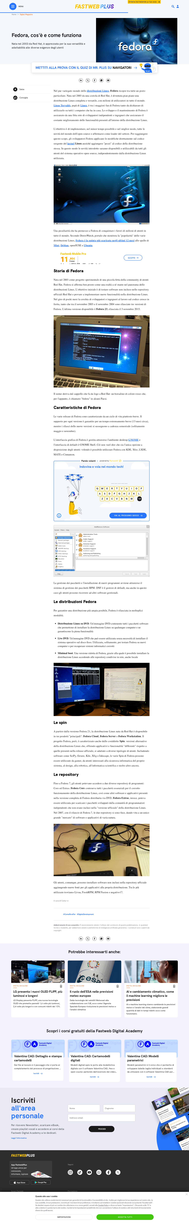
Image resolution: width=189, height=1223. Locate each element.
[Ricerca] (173, 7)
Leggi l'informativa (19, 1138)
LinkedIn (81, 80)
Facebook (94, 80)
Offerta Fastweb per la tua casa (142, 2)
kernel (70, 143)
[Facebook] (108, 1172)
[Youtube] (89, 1172)
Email (108, 80)
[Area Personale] (178, 6)
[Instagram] (70, 1172)
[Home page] (94, 6)
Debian (65, 245)
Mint (56, 245)
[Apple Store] (19, 1182)
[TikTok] (79, 1172)
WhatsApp (101, 80)
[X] (117, 1172)
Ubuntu (88, 245)
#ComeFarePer (69, 914)
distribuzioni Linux (98, 91)
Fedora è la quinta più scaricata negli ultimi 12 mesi (105, 240)
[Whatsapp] (98, 1172)
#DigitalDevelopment (85, 914)
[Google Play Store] (41, 1182)
